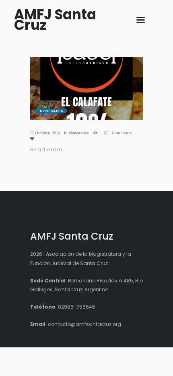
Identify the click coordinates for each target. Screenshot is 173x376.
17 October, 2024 (45, 133)
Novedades (51, 111)
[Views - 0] (96, 133)
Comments (121, 133)
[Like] (33, 138)
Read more (46, 149)
